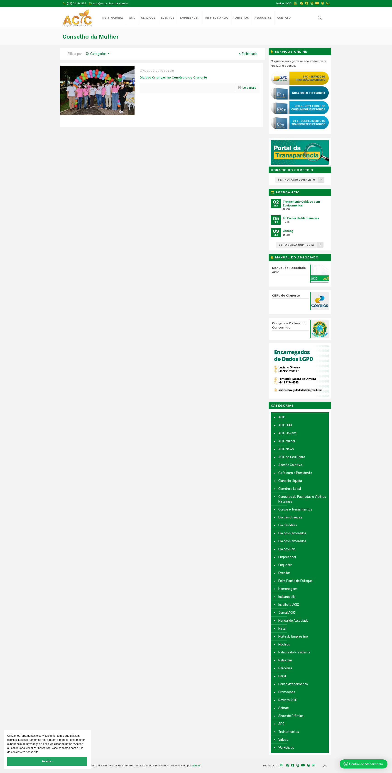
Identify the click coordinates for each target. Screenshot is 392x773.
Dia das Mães (287, 525)
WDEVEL (197, 765)
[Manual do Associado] (322, 3)
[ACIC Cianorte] (77, 18)
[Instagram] (312, 3)
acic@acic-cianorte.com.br (110, 3)
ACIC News (286, 449)
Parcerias (285, 668)
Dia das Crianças (290, 517)
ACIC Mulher (286, 441)
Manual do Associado (293, 621)
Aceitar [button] (47, 761)
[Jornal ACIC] (296, 3)
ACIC (281, 417)
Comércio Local (289, 489)
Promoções (286, 692)
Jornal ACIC (286, 613)
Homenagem (287, 589)
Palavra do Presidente (294, 652)
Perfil (282, 676)
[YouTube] (317, 3)
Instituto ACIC (288, 605)
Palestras (285, 660)
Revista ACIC (287, 700)
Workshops (286, 748)
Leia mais (249, 88)
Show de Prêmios (291, 716)
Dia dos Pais (287, 549)
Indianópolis (286, 597)
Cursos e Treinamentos (295, 509)
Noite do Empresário (293, 636)
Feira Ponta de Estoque (295, 581)
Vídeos (283, 740)
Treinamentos (288, 732)
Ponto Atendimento (293, 684)
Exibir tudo (249, 54)
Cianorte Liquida (290, 481)
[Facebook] (306, 3)
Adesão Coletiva (290, 465)
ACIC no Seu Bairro (291, 457)
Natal (282, 629)
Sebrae (283, 708)
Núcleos (284, 644)
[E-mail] (327, 3)
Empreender (287, 557)
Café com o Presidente (295, 473)
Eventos (284, 573)
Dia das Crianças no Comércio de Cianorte (173, 77)
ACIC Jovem (287, 433)
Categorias (98, 54)
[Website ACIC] (301, 3)
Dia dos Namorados (292, 533)
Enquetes (285, 565)
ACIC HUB (285, 425)
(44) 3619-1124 (76, 3)
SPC (281, 724)
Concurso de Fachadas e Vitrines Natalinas (302, 499)
